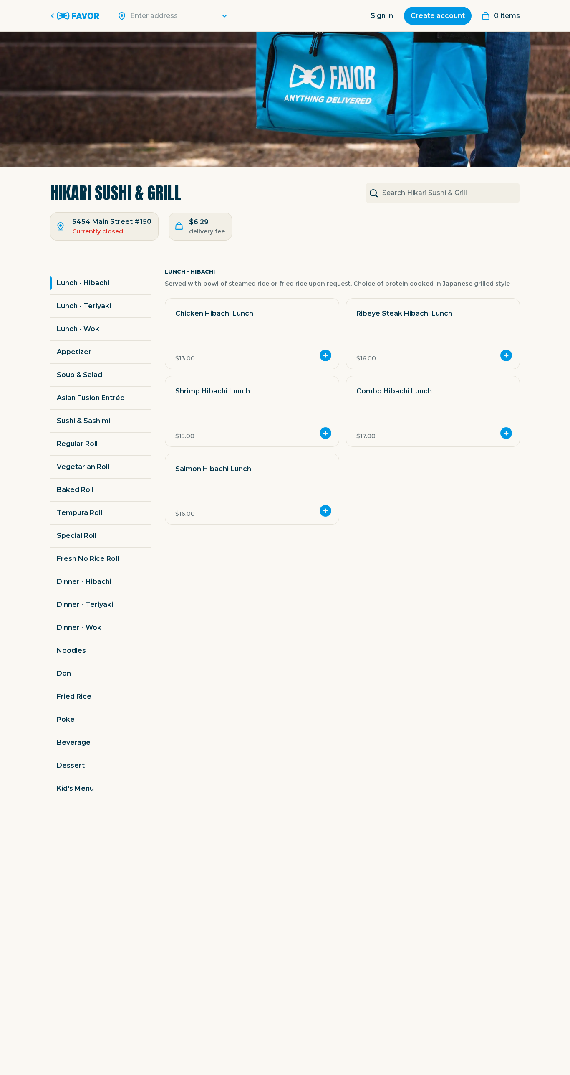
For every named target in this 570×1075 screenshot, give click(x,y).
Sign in (382, 16)
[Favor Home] (76, 16)
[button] (252, 333)
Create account (438, 16)
